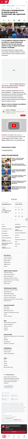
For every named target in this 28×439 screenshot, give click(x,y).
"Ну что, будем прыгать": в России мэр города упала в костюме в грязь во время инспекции (14, 85)
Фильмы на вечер (8, 326)
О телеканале (4, 231)
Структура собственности (20, 239)
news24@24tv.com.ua (6, 204)
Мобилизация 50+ (8, 291)
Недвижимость (8, 348)
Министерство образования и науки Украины (14, 336)
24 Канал (3, 5)
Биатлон (6, 365)
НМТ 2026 (6, 339)
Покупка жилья (7, 351)
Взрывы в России (8, 281)
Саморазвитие (7, 341)
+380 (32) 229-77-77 (10, 418)
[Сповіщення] (26, 2)
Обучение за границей (9, 343)
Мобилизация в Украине (10, 288)
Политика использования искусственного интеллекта (7, 244)
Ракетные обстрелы (8, 272)
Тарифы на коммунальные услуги (11, 312)
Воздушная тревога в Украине (10, 278)
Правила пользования (6, 237)
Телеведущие (4, 233)
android (6, 395)
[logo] (6, 2)
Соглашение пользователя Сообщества (20, 227)
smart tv (6, 399)
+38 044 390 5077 (18, 204)
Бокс (5, 359)
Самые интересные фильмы (10, 322)
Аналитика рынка (8, 349)
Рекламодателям (5, 235)
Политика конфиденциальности (6, 240)
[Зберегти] (24, 20)
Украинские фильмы (8, 324)
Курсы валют (7, 308)
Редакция (4, 226)
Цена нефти (6, 307)
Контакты (17, 235)
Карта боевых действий (9, 274)
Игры (16, 246)
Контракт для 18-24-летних (10, 295)
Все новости (7, 255)
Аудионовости (7, 264)
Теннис (5, 363)
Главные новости (8, 257)
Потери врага (7, 283)
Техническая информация (20, 232)
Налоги (5, 314)
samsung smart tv (15, 399)
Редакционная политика (7, 228)
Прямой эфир (7, 260)
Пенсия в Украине (8, 316)
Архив (16, 241)
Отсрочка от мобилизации (10, 297)
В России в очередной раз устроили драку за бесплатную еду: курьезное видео (21, 5)
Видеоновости (7, 262)
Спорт (5, 358)
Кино (5, 320)
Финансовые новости (9, 310)
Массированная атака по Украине (11, 279)
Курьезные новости (11, 5)
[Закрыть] (25, 426)
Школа (5, 338)
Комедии (6, 328)
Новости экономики (9, 305)
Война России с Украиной (10, 270)
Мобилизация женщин (9, 293)
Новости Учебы (8, 334)
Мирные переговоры (8, 276)
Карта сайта (17, 244)
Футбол (5, 361)
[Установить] (14, 429)
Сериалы (6, 329)
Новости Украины (8, 258)
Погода (5, 266)
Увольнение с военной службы (11, 290)
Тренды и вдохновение (9, 353)
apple (15, 395)
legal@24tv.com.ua (17, 419)
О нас (3, 224)
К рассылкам (8, 386)
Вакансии (17, 237)
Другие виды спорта (8, 367)
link (15, 209)
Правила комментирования (19, 230)
